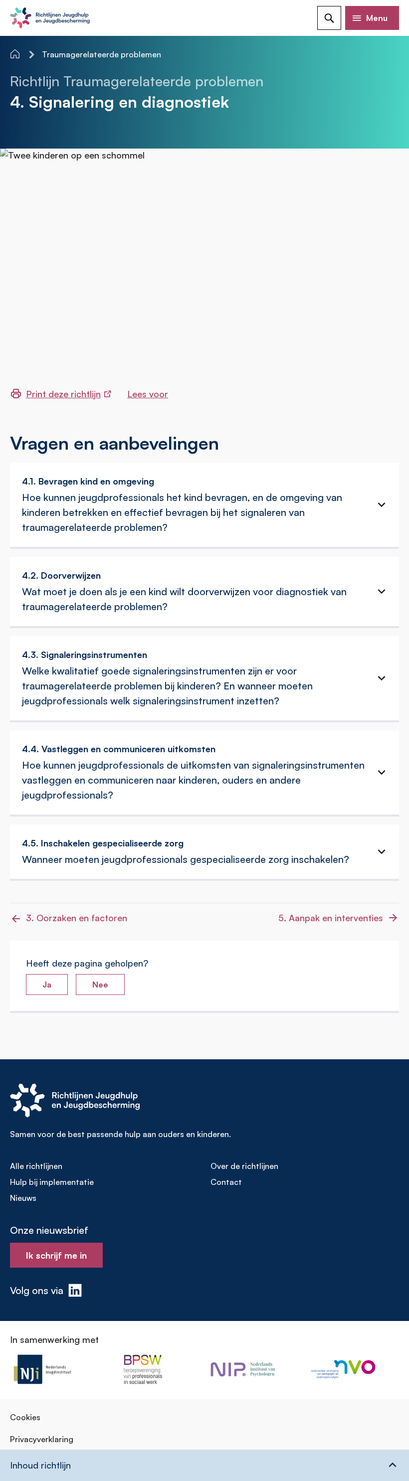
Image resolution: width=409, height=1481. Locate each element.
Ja (46, 984)
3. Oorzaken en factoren (76, 917)
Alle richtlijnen (36, 1166)
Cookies (25, 1417)
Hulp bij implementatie (52, 1182)
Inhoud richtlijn (40, 1465)
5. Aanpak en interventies (330, 917)
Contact (226, 1182)
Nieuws (23, 1198)
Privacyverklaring (41, 1439)
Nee (100, 984)
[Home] (16, 54)
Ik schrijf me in (56, 1255)
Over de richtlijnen (244, 1166)
